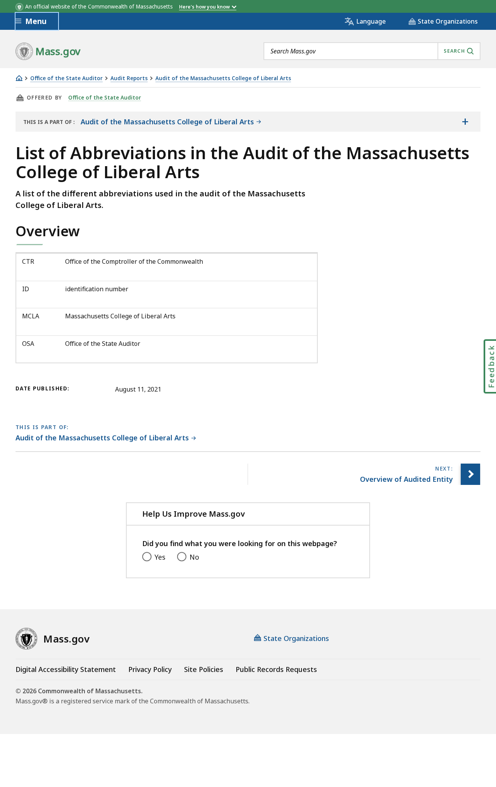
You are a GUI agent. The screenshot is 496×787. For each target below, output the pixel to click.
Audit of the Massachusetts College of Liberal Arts (223, 78)
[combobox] (372, 51)
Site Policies (203, 669)
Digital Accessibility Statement (66, 669)
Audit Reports (129, 78)
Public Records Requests (276, 669)
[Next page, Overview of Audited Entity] (470, 474)
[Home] (19, 78)
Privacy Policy (150, 669)
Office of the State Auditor (66, 78)
